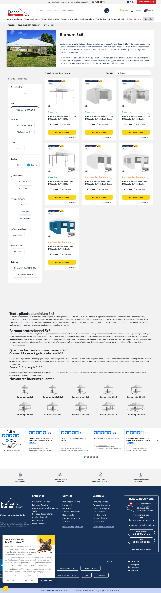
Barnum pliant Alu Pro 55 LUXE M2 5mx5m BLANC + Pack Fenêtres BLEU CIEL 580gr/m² (60, 248)
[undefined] (21, 445)
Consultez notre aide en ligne (141, 525)
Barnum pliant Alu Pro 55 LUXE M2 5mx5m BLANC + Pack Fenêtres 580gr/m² (134, 183)
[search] (106, 10)
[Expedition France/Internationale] (101, 474)
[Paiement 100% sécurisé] (20, 474)
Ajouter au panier (62, 132)
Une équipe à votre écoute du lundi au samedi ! (68, 2)
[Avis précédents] (25, 441)
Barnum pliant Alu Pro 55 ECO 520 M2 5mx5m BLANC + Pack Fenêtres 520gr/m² (136, 119)
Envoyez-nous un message (141, 520)
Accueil (11, 25)
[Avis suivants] (157, 441)
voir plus (32, 443)
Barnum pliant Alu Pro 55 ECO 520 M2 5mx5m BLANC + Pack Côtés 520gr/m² (99, 119)
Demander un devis (146, 2)
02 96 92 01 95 (98, 2)
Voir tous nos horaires (141, 549)
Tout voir (110, 561)
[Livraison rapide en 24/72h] (60, 474)
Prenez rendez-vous (141, 515)
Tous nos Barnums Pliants (29, 25)
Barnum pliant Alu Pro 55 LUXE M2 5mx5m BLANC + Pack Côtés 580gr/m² (98, 183)
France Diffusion (112, 590)
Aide (132, 2)
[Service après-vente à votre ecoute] (141, 474)
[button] (148, 10)
